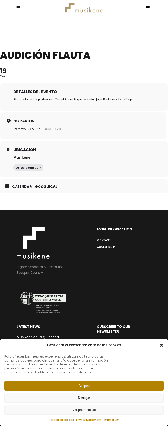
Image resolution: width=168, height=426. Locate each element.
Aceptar (84, 386)
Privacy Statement (89, 420)
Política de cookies (61, 420)
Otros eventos (27, 167)
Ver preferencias (84, 410)
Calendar (22, 186)
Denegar (84, 398)
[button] (161, 345)
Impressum (111, 420)
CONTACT (104, 240)
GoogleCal (46, 186)
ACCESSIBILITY (106, 247)
